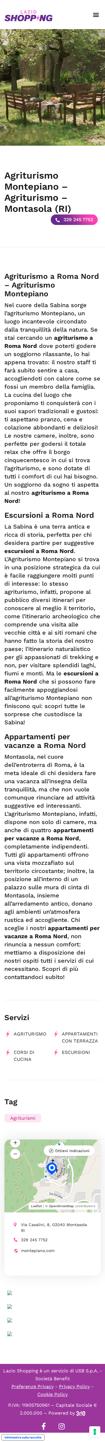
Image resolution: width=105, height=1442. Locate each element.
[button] (96, 15)
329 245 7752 (77, 219)
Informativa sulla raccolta (23, 1437)
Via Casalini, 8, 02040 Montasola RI (54, 1227)
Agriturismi (22, 1118)
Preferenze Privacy (32, 1386)
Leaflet (36, 1206)
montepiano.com (38, 1250)
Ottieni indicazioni (72, 1151)
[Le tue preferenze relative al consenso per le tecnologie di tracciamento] (94, 1431)
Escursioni (76, 1052)
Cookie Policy (52, 1394)
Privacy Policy (74, 1386)
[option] (52, 87)
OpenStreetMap (61, 1206)
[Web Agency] (80, 1413)
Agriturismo (30, 1034)
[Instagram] (61, 1426)
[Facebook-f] (43, 1426)
